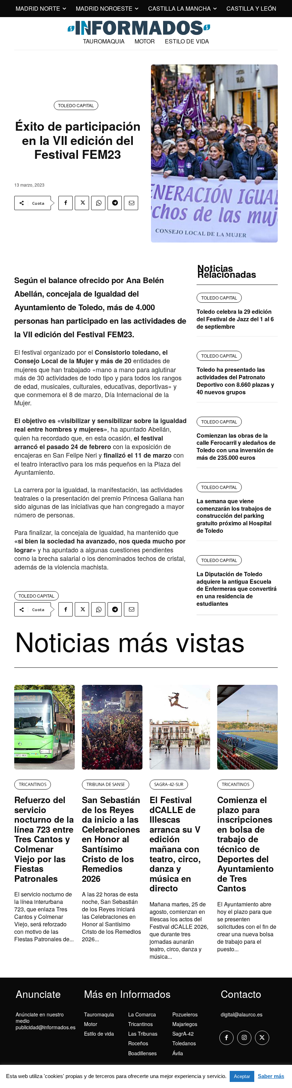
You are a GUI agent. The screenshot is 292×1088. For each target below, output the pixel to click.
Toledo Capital (76, 105)
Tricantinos (140, 1023)
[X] (82, 203)
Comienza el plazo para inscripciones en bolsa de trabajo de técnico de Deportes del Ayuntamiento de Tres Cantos (245, 843)
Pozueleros (185, 1014)
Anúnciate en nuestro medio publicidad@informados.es (45, 1021)
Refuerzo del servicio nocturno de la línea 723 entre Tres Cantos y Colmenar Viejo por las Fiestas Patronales (44, 838)
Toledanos (184, 1043)
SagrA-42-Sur (168, 784)
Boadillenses (142, 1053)
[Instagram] (244, 1038)
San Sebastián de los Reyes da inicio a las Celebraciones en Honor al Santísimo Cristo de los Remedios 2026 (111, 838)
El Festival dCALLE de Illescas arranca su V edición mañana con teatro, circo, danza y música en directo (175, 843)
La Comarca (142, 1014)
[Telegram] (115, 203)
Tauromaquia (99, 1014)
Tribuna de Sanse (106, 784)
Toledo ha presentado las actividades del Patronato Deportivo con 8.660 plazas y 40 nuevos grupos (235, 380)
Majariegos (184, 1023)
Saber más (271, 1076)
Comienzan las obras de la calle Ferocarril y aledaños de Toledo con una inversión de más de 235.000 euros (236, 446)
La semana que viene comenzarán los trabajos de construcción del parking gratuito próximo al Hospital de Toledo (234, 516)
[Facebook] (65, 203)
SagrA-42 (183, 1033)
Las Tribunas (142, 1033)
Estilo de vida (99, 1033)
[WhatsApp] (98, 203)
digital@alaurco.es (241, 1014)
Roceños (138, 1043)
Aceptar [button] (242, 1076)
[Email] (131, 203)
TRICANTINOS (32, 784)
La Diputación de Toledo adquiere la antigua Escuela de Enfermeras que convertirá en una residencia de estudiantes (237, 589)
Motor (90, 1023)
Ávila (177, 1053)
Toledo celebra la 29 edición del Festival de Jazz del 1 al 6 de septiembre (235, 318)
